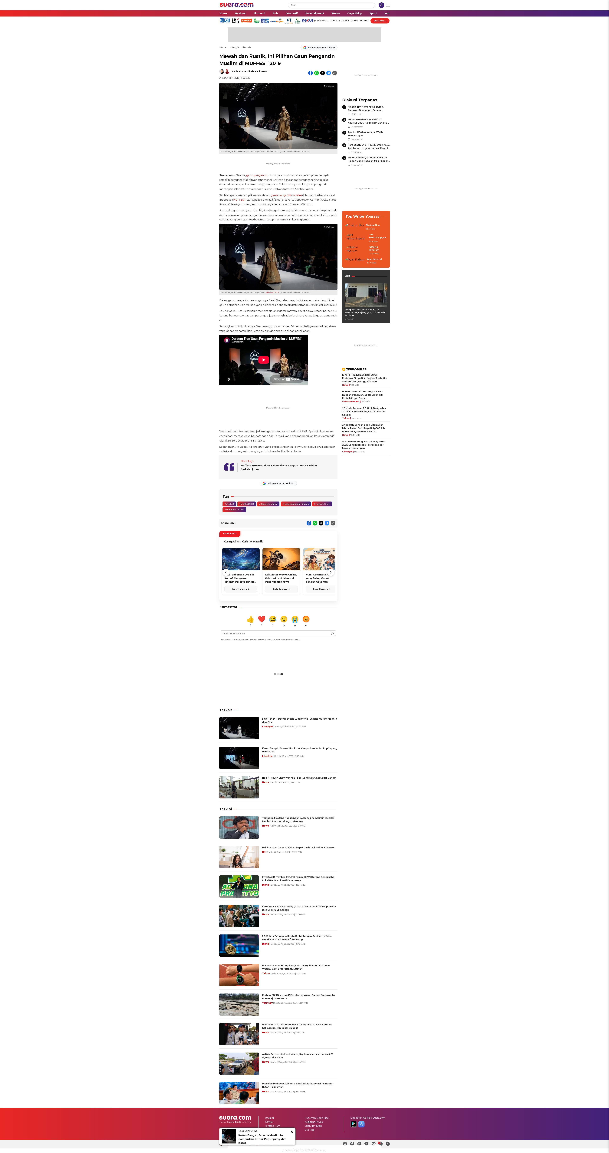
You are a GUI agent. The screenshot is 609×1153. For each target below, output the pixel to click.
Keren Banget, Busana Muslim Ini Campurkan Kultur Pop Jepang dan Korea (262, 1139)
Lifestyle (235, 47)
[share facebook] (310, 73)
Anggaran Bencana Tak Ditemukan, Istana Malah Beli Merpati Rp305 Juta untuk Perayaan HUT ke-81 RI (364, 428)
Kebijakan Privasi (314, 1121)
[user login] (381, 5)
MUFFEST (239, 199)
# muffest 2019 (246, 504)
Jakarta (335, 21)
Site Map (309, 1129)
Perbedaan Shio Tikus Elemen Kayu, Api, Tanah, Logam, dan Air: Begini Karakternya (369, 148)
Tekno (336, 13)
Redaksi (269, 1117)
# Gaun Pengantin (268, 504)
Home (223, 13)
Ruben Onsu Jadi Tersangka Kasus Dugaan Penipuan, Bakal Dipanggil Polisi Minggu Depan (362, 395)
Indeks (388, 13)
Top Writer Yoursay (362, 216)
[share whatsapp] (316, 73)
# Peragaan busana (234, 509)
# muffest (229, 504)
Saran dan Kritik (313, 1125)
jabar (345, 21)
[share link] (334, 73)
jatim (354, 21)
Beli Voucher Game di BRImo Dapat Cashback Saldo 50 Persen (298, 847)
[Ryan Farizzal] (355, 261)
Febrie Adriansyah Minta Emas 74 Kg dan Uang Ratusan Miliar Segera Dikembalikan (368, 161)
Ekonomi (259, 13)
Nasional (240, 13)
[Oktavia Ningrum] (356, 250)
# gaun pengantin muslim (296, 504)
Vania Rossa (239, 71)
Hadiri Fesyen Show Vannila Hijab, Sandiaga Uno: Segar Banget (299, 777)
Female (247, 47)
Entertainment (314, 13)
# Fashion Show (322, 504)
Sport (373, 13)
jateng (364, 21)
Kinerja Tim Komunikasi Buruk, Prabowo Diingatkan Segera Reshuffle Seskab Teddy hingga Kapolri (364, 378)
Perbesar (330, 86)
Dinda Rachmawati (258, 71)
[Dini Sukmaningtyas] (356, 238)
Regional (379, 21)
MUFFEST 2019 (272, 292)
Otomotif (292, 13)
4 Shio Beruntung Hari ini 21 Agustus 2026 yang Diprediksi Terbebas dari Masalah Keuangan (363, 445)
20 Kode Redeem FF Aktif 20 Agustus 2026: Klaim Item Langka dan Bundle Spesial (367, 123)
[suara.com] (236, 5)
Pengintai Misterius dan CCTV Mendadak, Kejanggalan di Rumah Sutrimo (365, 312)
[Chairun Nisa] (354, 227)
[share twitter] (322, 73)
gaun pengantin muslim (286, 195)
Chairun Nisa (373, 225)
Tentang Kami (273, 1125)
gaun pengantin (256, 175)
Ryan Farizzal (374, 259)
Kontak (269, 1121)
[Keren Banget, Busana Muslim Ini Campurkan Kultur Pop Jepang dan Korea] (228, 1136)
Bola (275, 13)
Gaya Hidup (354, 13)
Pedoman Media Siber (317, 1117)
